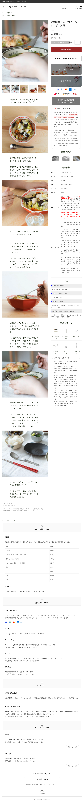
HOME (3, 13)
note (49, 773)
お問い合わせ (43, 779)
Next (46, 51)
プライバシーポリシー (51, 784)
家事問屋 (9, 13)
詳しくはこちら (72, 747)
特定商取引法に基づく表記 (34, 784)
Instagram (40, 773)
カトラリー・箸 (11, 15)
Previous (4, 51)
